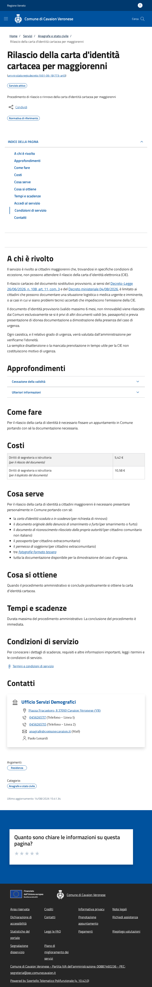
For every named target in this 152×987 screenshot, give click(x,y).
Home (13, 36)
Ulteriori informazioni (26, 392)
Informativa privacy (91, 909)
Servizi (27, 36)
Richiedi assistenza (125, 917)
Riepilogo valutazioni (126, 931)
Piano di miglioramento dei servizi (56, 952)
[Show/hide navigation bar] (6, 18)
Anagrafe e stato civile (53, 36)
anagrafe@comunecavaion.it (50, 731)
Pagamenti (85, 931)
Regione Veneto (16, 5)
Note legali (119, 909)
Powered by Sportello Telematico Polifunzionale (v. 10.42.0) (49, 980)
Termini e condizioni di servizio (33, 666)
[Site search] (142, 18)
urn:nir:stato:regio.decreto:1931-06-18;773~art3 (37, 75)
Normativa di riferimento (23, 117)
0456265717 (37, 717)
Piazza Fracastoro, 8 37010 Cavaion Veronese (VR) (64, 710)
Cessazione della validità (28, 381)
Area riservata (19, 909)
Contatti (49, 917)
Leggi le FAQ (52, 931)
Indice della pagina (23, 141)
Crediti (48, 909)
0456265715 (37, 724)
